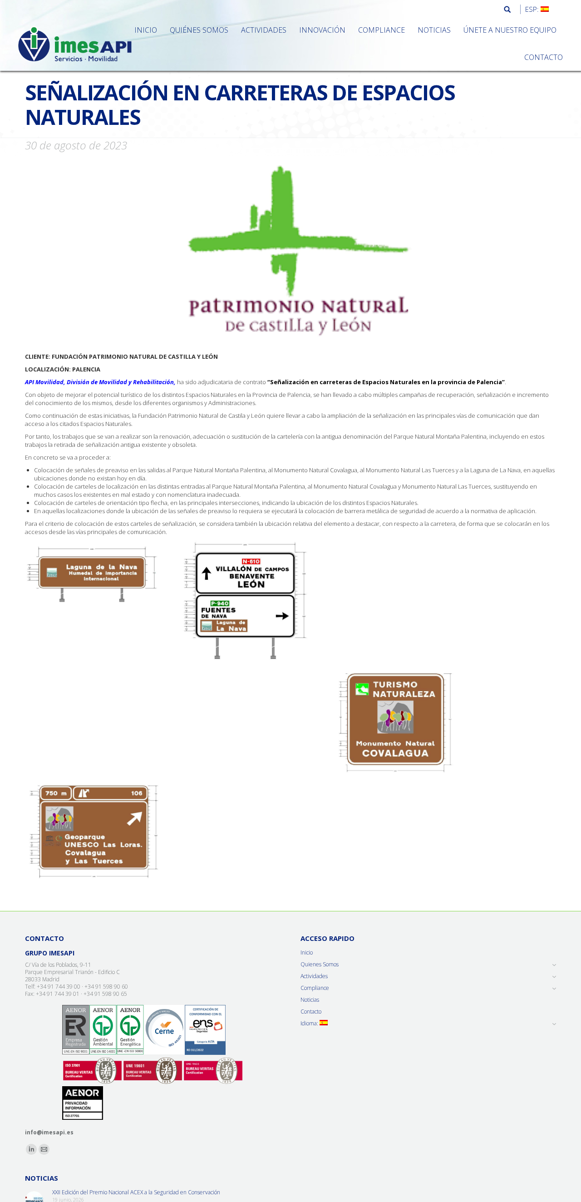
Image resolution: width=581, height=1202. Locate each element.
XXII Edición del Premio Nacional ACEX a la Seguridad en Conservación (136, 1192)
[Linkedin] (31, 1149)
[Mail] (44, 1149)
